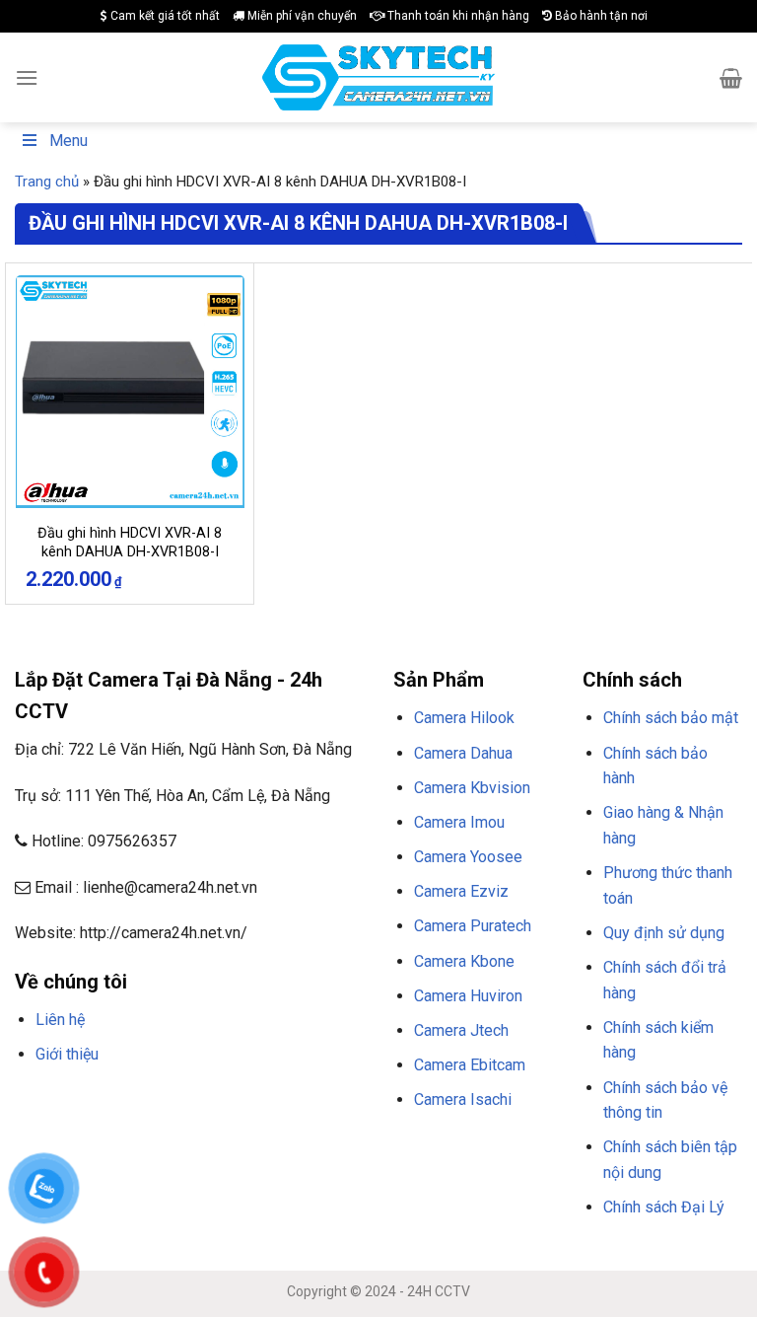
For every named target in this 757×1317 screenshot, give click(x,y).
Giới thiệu (67, 1054)
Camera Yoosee (468, 856)
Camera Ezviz (461, 891)
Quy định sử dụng (663, 932)
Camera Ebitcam (469, 1065)
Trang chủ (47, 181)
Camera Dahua (463, 753)
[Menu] (26, 77)
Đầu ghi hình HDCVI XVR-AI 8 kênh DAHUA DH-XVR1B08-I (129, 542)
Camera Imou (459, 822)
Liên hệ (60, 1019)
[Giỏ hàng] (731, 78)
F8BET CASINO (295, 1102)
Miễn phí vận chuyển (300, 16)
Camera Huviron (468, 996)
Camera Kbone (464, 961)
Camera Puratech (472, 925)
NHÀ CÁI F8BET (208, 1102)
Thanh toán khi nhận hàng (456, 16)
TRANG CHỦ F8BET (109, 1102)
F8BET (32, 1102)
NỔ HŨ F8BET (156, 1127)
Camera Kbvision (472, 787)
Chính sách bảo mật (670, 717)
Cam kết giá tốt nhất (163, 16)
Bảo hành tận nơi (600, 16)
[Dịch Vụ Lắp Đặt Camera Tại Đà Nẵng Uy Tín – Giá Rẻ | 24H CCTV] (379, 77)
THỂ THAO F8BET (254, 1127)
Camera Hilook (464, 717)
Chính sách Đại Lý (663, 1207)
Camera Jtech (461, 1030)
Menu (68, 140)
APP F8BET (84, 1127)
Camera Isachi (463, 1099)
